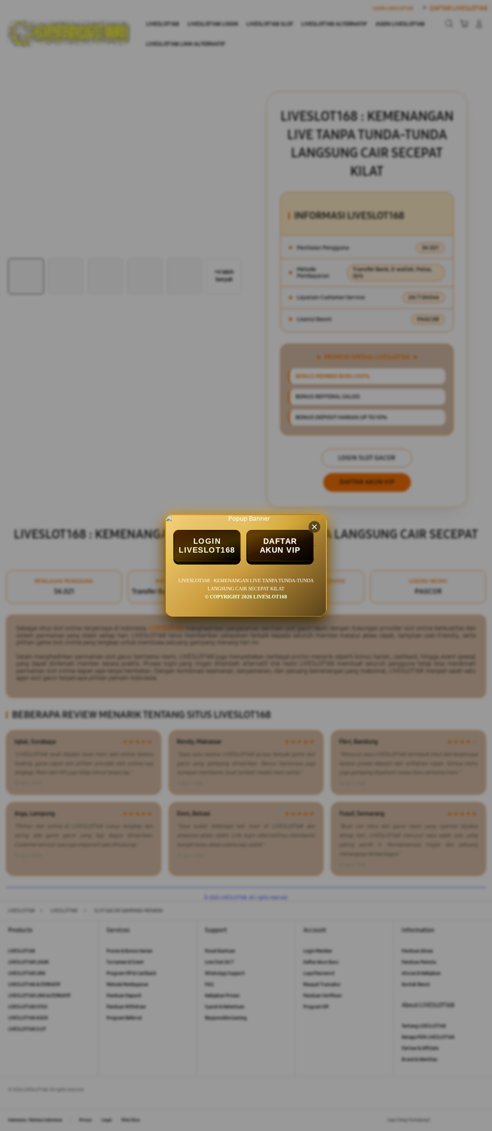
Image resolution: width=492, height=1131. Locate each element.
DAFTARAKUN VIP (280, 545)
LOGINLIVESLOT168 (207, 545)
